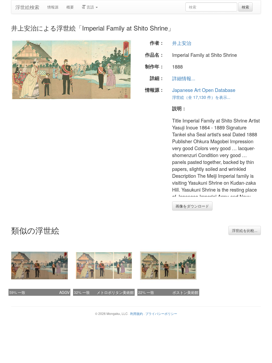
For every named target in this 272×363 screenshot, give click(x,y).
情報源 (52, 7)
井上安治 (181, 42)
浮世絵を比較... (244, 230)
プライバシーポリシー (161, 313)
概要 (70, 7)
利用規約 (136, 313)
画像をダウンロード (192, 206)
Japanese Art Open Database (203, 89)
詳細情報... (183, 78)
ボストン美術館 (185, 292)
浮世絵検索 (27, 6)
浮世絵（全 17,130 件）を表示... (201, 97)
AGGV (64, 292)
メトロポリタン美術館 (115, 292)
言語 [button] (90, 7)
